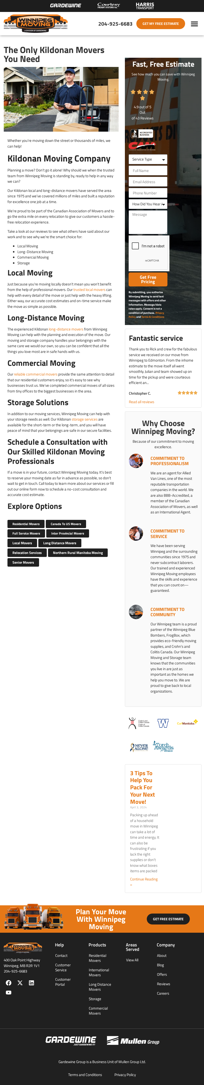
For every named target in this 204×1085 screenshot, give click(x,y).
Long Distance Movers (100, 986)
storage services (85, 419)
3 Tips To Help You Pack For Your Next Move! (142, 787)
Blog (160, 965)
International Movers (99, 972)
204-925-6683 (115, 24)
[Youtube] (8, 992)
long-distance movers (66, 329)
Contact (61, 955)
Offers (162, 974)
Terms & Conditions (152, 317)
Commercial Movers (98, 1010)
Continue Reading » (144, 882)
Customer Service (63, 967)
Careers (163, 993)
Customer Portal (63, 981)
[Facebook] (8, 983)
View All (132, 960)
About (161, 955)
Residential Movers (97, 958)
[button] (195, 24)
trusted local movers (89, 289)
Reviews (163, 984)
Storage (95, 999)
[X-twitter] (20, 983)
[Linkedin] (31, 983)
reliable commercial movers (35, 374)
